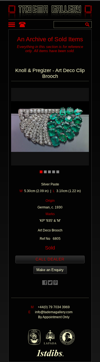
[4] (53, 171)
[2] (45, 171)
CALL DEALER (50, 259)
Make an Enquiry (50, 270)
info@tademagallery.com (53, 312)
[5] (57, 171)
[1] (41, 171)
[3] (49, 171)
